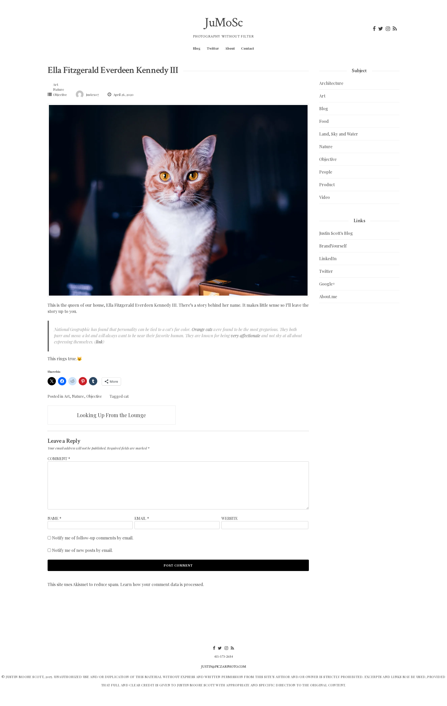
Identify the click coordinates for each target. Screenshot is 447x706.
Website (229, 518)
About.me (328, 296)
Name (54, 518)
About (230, 48)
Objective (60, 94)
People (325, 172)
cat (126, 396)
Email (142, 518)
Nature (58, 89)
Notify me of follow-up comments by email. (92, 537)
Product (327, 184)
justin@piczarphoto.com (223, 666)
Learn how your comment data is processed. (162, 584)
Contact (247, 48)
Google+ (327, 284)
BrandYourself (333, 246)
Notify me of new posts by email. (82, 550)
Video (324, 197)
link (99, 341)
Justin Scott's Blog (336, 233)
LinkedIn (328, 258)
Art (55, 84)
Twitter (213, 48)
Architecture (331, 83)
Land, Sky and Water (338, 134)
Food (324, 121)
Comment (59, 458)
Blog (196, 48)
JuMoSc (224, 22)
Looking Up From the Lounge (111, 414)
